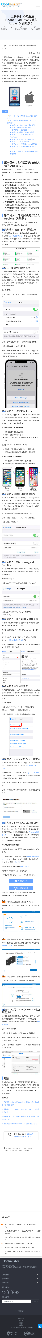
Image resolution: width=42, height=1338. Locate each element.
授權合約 (21, 1323)
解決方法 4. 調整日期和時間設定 (23, 132)
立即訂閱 (35, 1301)
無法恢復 (17, 862)
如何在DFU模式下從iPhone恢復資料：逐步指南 (19, 1247)
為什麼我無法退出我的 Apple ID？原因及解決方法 (19, 1124)
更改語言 (21, 1311)
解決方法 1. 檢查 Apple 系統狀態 (23, 125)
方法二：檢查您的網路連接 (21, 127)
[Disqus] (22, 1183)
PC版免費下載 (22, 881)
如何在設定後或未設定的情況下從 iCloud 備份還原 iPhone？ (20, 1226)
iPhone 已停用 (7, 946)
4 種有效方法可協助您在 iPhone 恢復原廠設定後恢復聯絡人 (22, 1238)
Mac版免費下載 (22, 888)
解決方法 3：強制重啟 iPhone (22, 130)
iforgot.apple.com (32, 772)
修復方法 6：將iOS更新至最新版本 (24, 139)
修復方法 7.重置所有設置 (20, 142)
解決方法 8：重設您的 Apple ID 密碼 (24, 144)
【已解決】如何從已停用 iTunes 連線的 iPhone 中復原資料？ (22, 1252)
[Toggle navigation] (38, 5)
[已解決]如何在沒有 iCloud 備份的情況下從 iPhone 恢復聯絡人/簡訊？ (23, 1232)
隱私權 (21, 1321)
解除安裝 (21, 1325)
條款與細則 (21, 1319)
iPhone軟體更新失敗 (16, 640)
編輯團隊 (4, 29)
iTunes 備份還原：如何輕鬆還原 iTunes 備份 (18, 1243)
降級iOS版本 (24, 866)
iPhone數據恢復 (21, 29)
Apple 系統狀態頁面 (15, 236)
